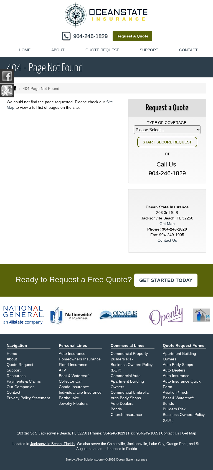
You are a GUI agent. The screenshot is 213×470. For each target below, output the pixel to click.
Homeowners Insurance (80, 359)
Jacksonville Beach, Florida (52, 444)
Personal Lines (73, 345)
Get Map (167, 223)
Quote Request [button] (102, 50)
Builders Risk (122, 359)
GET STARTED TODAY (165, 280)
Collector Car (70, 381)
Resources (16, 375)
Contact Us (167, 240)
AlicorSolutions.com (89, 459)
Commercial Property (129, 353)
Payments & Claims (24, 381)
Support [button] (149, 50)
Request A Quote (132, 36)
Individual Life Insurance (80, 392)
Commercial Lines (127, 345)
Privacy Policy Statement (28, 398)
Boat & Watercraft (74, 375)
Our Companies (20, 387)
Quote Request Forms (183, 345)
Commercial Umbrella (130, 392)
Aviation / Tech (175, 392)
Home (25, 50)
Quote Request (20, 364)
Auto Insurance (72, 353)
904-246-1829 (90, 36)
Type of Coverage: (167, 122)
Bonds (116, 409)
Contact (188, 50)
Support (14, 370)
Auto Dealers (122, 403)
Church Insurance (126, 414)
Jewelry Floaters (73, 403)
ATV (62, 370)
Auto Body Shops (126, 398)
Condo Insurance (74, 387)
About (58, 50)
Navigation (17, 345)
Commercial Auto (126, 375)
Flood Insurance (73, 364)
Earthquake (69, 398)
